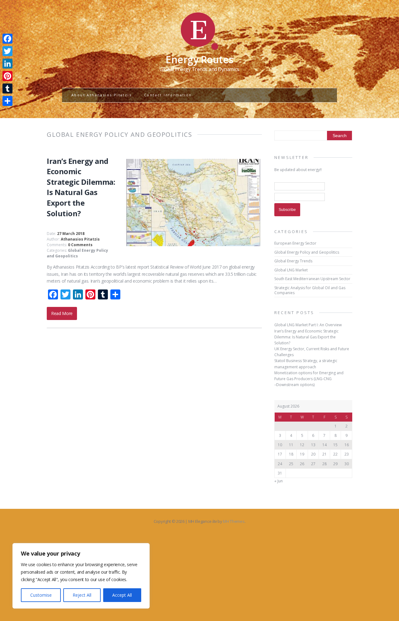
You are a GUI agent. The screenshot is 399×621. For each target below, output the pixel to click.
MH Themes (233, 521)
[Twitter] (7, 51)
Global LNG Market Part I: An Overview (308, 324)
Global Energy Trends (293, 261)
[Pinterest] (7, 76)
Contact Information (168, 95)
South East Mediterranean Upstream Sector (312, 278)
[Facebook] (7, 38)
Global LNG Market (291, 270)
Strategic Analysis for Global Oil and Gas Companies (309, 290)
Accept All (122, 595)
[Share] (7, 101)
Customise (41, 595)
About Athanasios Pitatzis (101, 95)
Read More (62, 313)
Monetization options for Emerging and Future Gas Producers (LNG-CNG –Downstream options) (309, 378)
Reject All (82, 595)
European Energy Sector (295, 243)
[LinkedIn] (7, 63)
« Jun (278, 481)
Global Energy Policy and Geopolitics (77, 253)
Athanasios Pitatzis (80, 239)
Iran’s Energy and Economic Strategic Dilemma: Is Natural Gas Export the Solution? (81, 187)
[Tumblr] (7, 88)
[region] (81, 576)
